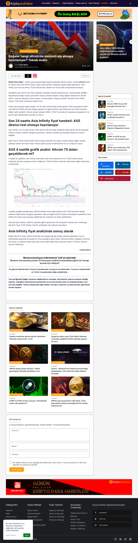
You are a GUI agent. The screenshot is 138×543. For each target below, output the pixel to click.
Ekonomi (113, 3)
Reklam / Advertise (78, 529)
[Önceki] (97, 42)
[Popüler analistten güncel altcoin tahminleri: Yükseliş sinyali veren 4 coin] (28, 327)
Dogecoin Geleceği (56, 510)
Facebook (75, 269)
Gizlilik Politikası (11, 535)
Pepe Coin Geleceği (56, 517)
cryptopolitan (85, 250)
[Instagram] (125, 539)
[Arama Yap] (130, 3)
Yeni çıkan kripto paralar (36, 525)
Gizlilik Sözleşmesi (78, 522)
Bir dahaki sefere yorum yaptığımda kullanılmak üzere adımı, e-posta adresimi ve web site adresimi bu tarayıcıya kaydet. (49, 463)
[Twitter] (120, 539)
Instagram (53, 269)
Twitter (37, 272)
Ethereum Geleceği (56, 520)
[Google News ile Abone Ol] (16, 76)
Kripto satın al (81, 3)
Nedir (8, 514)
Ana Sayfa (46, 3)
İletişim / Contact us (78, 526)
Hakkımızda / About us (79, 513)
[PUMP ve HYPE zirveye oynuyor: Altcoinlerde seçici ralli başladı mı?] (28, 392)
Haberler (55, 3)
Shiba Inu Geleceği (56, 514)
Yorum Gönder (16, 469)
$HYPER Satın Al (105, 14)
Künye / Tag (75, 519)
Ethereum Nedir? (33, 514)
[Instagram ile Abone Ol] (34, 76)
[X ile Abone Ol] (28, 76)
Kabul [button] (27, 535)
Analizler (104, 3)
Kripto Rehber (68, 3)
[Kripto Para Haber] (19, 3)
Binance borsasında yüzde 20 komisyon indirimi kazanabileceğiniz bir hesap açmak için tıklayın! (49, 261)
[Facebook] (115, 539)
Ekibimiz (74, 516)
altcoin (82, 82)
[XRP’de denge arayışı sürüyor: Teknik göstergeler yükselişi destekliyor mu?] (28, 359)
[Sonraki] (130, 42)
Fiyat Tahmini (94, 3)
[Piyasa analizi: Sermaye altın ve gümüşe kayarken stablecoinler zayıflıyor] (114, 115)
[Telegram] (130, 539)
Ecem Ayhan (23, 65)
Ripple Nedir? (32, 517)
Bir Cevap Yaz (15, 419)
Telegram (33, 269)
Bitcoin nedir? (32, 510)
